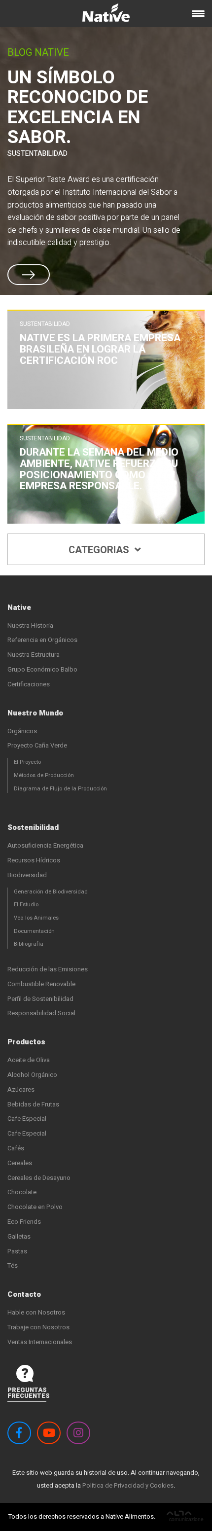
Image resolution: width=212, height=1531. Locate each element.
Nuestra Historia (30, 625)
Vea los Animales (36, 918)
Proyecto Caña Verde (37, 745)
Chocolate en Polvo (35, 1206)
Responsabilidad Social (41, 1013)
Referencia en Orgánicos (42, 639)
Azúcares (21, 1089)
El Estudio (26, 904)
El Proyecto (27, 762)
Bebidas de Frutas (33, 1104)
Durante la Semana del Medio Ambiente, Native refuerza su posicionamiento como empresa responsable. (99, 469)
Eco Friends (24, 1221)
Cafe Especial (26, 1118)
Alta (185, 1517)
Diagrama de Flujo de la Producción (60, 788)
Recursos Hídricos (33, 860)
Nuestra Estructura (33, 654)
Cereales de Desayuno (39, 1177)
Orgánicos (22, 731)
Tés (12, 1265)
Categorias (100, 550)
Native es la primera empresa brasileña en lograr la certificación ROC (100, 349)
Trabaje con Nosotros (38, 1327)
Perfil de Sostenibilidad (40, 998)
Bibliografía (28, 944)
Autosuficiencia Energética (45, 845)
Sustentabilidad (37, 153)
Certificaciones (28, 684)
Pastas (17, 1251)
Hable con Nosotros (36, 1312)
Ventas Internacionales (39, 1342)
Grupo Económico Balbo (42, 669)
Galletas (19, 1236)
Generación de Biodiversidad (51, 892)
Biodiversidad (27, 875)
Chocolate (21, 1192)
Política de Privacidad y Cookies (128, 1485)
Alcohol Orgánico (32, 1074)
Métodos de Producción (44, 775)
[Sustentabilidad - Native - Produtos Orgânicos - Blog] (106, 15)
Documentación (34, 931)
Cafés (15, 1148)
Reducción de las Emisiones (47, 969)
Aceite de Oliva (28, 1060)
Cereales (19, 1163)
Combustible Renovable (41, 984)
